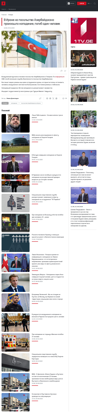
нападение (14, 103)
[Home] (3, 3)
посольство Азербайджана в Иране (31, 103)
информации (59, 77)
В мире (5, 103)
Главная (4, 14)
